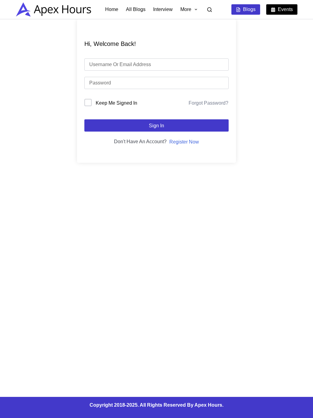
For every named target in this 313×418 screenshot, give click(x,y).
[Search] (209, 9)
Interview (163, 9)
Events (285, 9)
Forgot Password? (208, 103)
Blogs (249, 9)
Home (111, 9)
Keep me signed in (116, 103)
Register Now (184, 141)
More (185, 9)
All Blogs (135, 9)
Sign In (156, 125)
